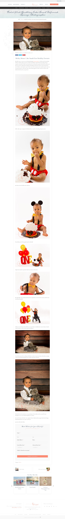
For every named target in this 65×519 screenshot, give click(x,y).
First (18, 437)
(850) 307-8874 (59, 0)
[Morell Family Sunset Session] (19, 481)
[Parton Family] (32, 481)
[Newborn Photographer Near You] (45, 481)
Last (33, 437)
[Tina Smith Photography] (19, 19)
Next (53, 486)
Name (18, 432)
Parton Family (32, 487)
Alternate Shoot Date (36, 445)
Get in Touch (19, 507)
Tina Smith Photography (31, 517)
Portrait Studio (36, 61)
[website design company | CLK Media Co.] (40, 517)
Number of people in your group (23, 450)
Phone (33, 439)
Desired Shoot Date (21, 445)
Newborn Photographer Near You (45, 489)
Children (19, 462)
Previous (12, 486)
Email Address (20, 439)
